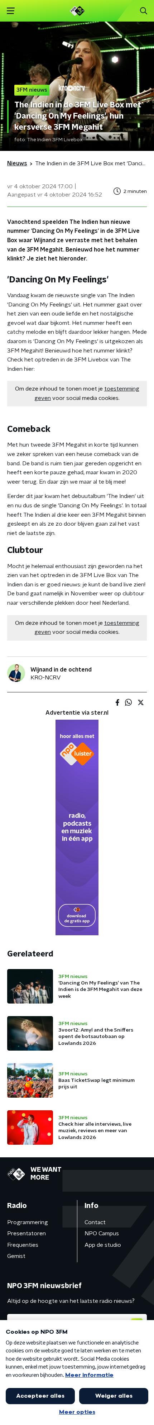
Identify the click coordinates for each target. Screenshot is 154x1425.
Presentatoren (26, 1233)
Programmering (27, 1222)
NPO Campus (102, 1233)
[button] (11, 11)
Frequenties (22, 1245)
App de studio (103, 1245)
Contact (95, 1222)
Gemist (16, 1256)
